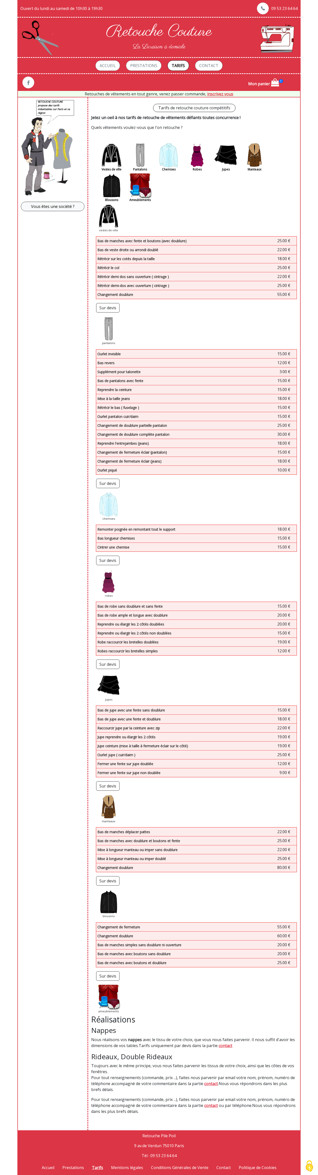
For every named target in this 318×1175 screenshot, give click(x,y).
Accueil (108, 65)
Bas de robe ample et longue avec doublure (132, 615)
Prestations (143, 65)
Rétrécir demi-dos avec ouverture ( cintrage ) (133, 285)
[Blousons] (111, 185)
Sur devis (107, 308)
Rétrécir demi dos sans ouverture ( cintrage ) (133, 276)
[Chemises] (168, 155)
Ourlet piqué (107, 470)
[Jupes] (225, 155)
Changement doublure (115, 294)
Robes (197, 169)
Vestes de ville (111, 169)
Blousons (111, 200)
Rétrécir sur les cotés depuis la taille (126, 258)
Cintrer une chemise (113, 547)
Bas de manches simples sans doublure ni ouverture (139, 944)
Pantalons (140, 169)
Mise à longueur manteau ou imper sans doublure (137, 849)
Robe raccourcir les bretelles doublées (128, 642)
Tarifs (178, 65)
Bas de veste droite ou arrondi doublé (127, 249)
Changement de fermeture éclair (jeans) (129, 461)
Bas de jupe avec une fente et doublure (129, 719)
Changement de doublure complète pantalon (133, 434)
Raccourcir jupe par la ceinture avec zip (128, 728)
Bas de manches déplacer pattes (123, 831)
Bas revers (106, 362)
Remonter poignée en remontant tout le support (136, 529)
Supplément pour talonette (119, 371)
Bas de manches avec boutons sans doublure (134, 953)
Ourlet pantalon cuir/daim (117, 416)
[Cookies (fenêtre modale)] (309, 1166)
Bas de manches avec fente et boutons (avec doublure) (142, 240)
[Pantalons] (140, 155)
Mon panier (259, 83)
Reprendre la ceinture (114, 389)
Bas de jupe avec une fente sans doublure (131, 710)
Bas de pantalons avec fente (120, 380)
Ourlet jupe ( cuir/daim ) (116, 754)
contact (225, 1045)
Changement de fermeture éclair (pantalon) (132, 452)
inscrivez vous (220, 94)
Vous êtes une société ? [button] (53, 206)
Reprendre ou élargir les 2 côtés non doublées (134, 633)
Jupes (226, 169)
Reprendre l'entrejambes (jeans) (123, 443)
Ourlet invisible (109, 354)
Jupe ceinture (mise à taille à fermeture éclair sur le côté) (142, 746)
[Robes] (197, 155)
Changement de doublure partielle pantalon (132, 425)
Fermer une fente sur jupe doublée (125, 763)
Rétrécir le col (108, 267)
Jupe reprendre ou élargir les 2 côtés (126, 737)
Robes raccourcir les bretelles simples (127, 651)
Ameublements (140, 200)
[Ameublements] (140, 185)
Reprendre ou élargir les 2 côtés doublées (130, 624)
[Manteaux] (254, 155)
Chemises (169, 169)
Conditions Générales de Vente (179, 1167)
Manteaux (254, 169)
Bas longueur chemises (116, 538)
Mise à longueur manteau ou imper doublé (131, 858)
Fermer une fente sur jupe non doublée (128, 772)
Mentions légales (127, 1167)
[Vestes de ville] (111, 155)
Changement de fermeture (118, 927)
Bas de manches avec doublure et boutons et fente (138, 840)
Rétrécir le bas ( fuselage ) (118, 407)
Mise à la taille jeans (113, 398)
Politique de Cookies (258, 1167)
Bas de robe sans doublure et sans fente (130, 606)
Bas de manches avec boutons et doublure (131, 962)
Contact (208, 65)
